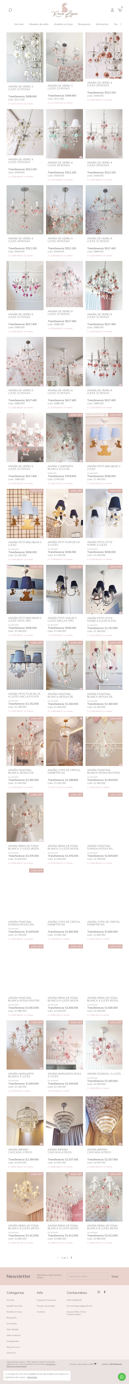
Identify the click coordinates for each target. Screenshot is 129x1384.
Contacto (41, 1311)
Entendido (32, 1377)
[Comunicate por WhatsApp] (122, 1377)
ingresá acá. (51, 1364)
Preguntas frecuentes (46, 1300)
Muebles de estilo (39, 24)
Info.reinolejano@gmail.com (79, 1306)
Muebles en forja (63, 24)
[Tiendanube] (111, 1364)
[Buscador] (10, 10)
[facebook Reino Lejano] (104, 1292)
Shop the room (13, 1347)
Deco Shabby (12, 1329)
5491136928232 (74, 1300)
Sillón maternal (13, 1335)
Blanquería (84, 24)
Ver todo (19, 24)
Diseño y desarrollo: (82, 1364)
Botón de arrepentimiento (17, 1366)
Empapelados (13, 1341)
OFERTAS (11, 1353)
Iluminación (102, 24)
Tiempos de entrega (46, 1306)
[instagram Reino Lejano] (98, 1292)
